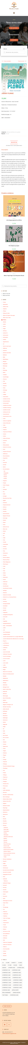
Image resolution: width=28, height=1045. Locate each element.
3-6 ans (7, 133)
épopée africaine (6, 515)
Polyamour (5, 777)
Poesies (5, 476)
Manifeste (5, 684)
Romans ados (6, 845)
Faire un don (7, 1006)
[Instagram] (9, 1025)
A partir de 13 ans (6, 985)
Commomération (6, 401)
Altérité (4, 322)
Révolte (4, 818)
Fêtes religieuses (6, 561)
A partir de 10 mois (17, 980)
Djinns (4, 466)
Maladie (4, 676)
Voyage (4, 953)
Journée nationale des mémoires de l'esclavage (13, 638)
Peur (4, 770)
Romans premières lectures (9, 853)
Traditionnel (5, 913)
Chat (4, 381)
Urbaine (4, 929)
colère (4, 392)
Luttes (4, 665)
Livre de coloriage (7, 656)
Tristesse (5, 927)
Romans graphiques (7, 859)
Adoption (5, 308)
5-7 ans (9, 965)
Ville (4, 940)
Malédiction (5, 678)
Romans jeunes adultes (8, 849)
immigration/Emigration (8, 614)
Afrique (4, 311)
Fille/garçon (5, 564)
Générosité (5, 577)
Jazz (4, 630)
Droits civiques (6, 485)
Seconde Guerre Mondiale (8, 870)
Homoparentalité (6, 603)
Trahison (5, 920)
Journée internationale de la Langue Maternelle (13, 636)
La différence (6, 643)
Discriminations (6, 455)
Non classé (5, 735)
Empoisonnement (6, 504)
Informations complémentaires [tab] (14, 145)
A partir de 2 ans (16, 970)
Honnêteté (5, 605)
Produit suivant (21, 61)
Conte (4, 418)
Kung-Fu (4, 640)
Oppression (5, 746)
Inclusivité (5, 616)
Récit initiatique (6, 796)
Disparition (5, 458)
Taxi (4, 905)
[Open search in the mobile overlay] (14, 52)
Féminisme (5, 553)
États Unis (5, 529)
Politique (5, 774)
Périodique (5, 768)
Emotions (5, 502)
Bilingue (4, 361)
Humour (4, 608)
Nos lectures (15, 244)
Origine (4, 750)
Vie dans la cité (6, 931)
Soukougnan (5, 891)
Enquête (4, 509)
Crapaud (4, 429)
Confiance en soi (14, 132)
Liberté (4, 649)
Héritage (5, 590)
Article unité (15, 990)
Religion (4, 803)
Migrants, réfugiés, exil (8, 704)
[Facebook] (5, 1025)
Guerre (4, 579)
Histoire (5, 474)
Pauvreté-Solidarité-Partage (9, 766)
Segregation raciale (7, 874)
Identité (4, 610)
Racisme (5, 792)
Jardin (4, 627)
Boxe (4, 368)
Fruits (4, 566)
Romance (5, 823)
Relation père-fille (7, 801)
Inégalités (5, 621)
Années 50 (5, 333)
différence (5, 453)
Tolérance (6, 880)
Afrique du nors (6, 313)
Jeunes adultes (16, 992)
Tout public (5, 995)
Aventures (6, 827)
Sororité (4, 889)
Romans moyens (7, 851)
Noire (4, 733)
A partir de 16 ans (17, 987)
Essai (4, 524)
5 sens (4, 302)
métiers (4, 700)
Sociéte (5, 478)
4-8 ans (4, 965)
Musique (5, 713)
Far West (5, 548)
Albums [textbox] (14, 48)
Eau (4, 491)
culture (4, 436)
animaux (5, 330)
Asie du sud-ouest (7, 346)
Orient (4, 748)
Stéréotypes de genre (7, 900)
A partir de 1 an (6, 970)
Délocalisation (6, 445)
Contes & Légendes (7, 420)
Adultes (4, 967)
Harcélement (5, 586)
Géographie (6, 473)
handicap (5, 583)
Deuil (4, 449)
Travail (4, 924)
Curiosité (5, 440)
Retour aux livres (6, 295)
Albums (8, 132)
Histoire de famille (7, 594)
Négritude (5, 724)
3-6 (3, 962)
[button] (14, 13)
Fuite (4, 568)
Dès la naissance (6, 992)
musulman (5, 715)
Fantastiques (6, 831)
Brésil (4, 372)
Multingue (5, 711)
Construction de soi (7, 416)
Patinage (5, 763)
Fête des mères (6, 557)
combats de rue (6, 398)
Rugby (4, 863)
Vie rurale (5, 935)
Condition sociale (6, 409)
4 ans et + (13, 962)
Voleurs (4, 951)
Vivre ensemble (6, 948)
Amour (4, 326)
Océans (4, 744)
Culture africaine (6, 438)
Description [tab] (14, 142)
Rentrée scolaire (6, 805)
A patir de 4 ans (6, 990)
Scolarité (5, 865)
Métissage (5, 702)
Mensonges (5, 695)
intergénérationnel (7, 623)
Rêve (4, 816)
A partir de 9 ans (17, 977)
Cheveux (5, 385)
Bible (4, 357)
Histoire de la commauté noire (9, 597)
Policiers (5, 842)
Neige (4, 726)
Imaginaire (5, 612)
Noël (4, 731)
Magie (4, 669)
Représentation (6, 810)
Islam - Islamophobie (7, 625)
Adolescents (5, 306)
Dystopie (5, 489)
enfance (4, 507)
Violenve (5, 946)
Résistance (5, 814)
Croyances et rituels (7, 431)
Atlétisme (5, 348)
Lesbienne (5, 647)
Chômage (5, 390)
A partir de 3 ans (6, 972)
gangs (4, 575)
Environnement (6, 513)
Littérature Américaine (8, 836)
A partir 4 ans (11, 967)
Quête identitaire (6, 790)
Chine (4, 387)
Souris (4, 894)
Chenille (4, 383)
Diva (4, 460)
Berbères (5, 354)
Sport (19, 132)
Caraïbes (5, 374)
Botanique (5, 365)
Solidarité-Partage (7, 883)
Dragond (5, 480)
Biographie (5, 363)
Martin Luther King (7, 689)
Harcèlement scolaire (7, 588)
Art (3, 343)
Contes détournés (7, 423)
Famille (4, 542)
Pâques (4, 755)
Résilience (5, 812)
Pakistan (5, 752)
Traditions (5, 916)
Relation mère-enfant (7, 799)
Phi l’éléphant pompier (14, 245)
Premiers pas (6, 783)
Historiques (6, 834)
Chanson (5, 379)
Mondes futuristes (7, 706)
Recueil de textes (7, 844)
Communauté (6, 403)
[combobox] (14, 49)
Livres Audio (5, 662)
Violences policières (7, 944)
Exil (3, 535)
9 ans (20, 965)
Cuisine (4, 434)
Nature (4, 722)
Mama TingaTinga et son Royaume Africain (14, 275)
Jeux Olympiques (6, 632)
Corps (4, 425)
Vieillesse (5, 937)
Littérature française (7, 654)
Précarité (5, 779)
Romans (4, 825)
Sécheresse (5, 867)
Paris (4, 757)
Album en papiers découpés (9, 315)
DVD (4, 487)
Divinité (4, 464)
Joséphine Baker (6, 634)
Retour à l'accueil (6, 293)
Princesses (5, 785)
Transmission (6, 922)
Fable (4, 537)
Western (5, 955)
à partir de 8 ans (14, 995)
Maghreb (5, 667)
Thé (4, 909)
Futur (4, 570)
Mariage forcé (6, 687)
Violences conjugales (7, 942)
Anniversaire (5, 335)
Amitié (4, 324)
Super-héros (5, 902)
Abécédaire (5, 304)
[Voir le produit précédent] (2, 61)
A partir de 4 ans (17, 972)
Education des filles (7, 498)
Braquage (5, 370)
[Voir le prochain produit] (26, 61)
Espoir (4, 522)
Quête (4, 788)
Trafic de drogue (6, 918)
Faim (4, 540)
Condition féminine (7, 407)
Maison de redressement (8, 673)
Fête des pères (6, 559)
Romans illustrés (7, 847)
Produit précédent (7, 61)
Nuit (4, 739)
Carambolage (6, 376)
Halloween (5, 581)
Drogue (4, 482)
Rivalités (5, 821)
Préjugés (5, 781)
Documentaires (6, 469)
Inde (4, 619)
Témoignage (5, 907)
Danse (4, 442)
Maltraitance (5, 680)
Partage (4, 759)
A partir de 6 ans (17, 975)
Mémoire (5, 693)
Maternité (5, 691)
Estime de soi (6, 526)
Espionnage (6, 829)
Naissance (5, 720)
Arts (4, 471)
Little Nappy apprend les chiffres (14, 220)
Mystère (5, 838)
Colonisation (5, 396)
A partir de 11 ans (6, 982)
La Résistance (6, 645)
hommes (5, 601)
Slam (4, 876)
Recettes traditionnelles (8, 794)
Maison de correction (7, 671)
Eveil (4, 533)
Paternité (5, 761)
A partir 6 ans (20, 967)
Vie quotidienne (6, 933)
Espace (4, 520)
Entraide (4, 511)
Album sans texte (7, 317)
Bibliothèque (5, 359)
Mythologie (5, 717)
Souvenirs (5, 896)
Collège (4, 394)
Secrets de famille (7, 872)
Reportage (5, 807)
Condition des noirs (7, 405)
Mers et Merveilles (7, 698)
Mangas (4, 682)
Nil (3, 728)
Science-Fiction (7, 855)
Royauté (4, 861)
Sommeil (5, 885)
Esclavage (5, 518)
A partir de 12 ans (17, 982)
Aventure (5, 350)
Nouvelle (5, 840)
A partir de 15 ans (6, 987)
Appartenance (6, 341)
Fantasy (4, 546)
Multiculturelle (6, 709)
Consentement (6, 414)
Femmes (5, 555)
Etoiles (4, 531)
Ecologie (5, 496)
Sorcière (5, 887)
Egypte (4, 500)
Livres (4, 660)
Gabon (4, 572)
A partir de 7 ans (6, 977)
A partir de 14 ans (17, 985)
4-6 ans (20, 962)
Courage (4, 427)
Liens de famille (6, 651)
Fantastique (5, 544)
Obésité (4, 742)
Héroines (5, 592)
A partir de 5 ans (6, 975)
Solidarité (5, 878)
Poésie (4, 772)
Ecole (4, 493)
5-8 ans (15, 965)
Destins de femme (7, 447)
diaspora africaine (7, 451)
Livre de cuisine (6, 658)
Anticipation (5, 337)
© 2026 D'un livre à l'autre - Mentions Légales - (12, 1042)
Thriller (5, 856)
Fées (4, 551)
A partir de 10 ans (6, 980)
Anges (4, 328)
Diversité (5, 462)
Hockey (4, 599)
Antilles (4, 339)
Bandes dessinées (7, 352)
